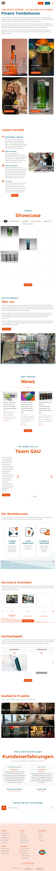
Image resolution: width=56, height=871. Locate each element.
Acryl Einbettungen (5, 840)
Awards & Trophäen (5, 837)
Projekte (40, 835)
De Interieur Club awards (16, 710)
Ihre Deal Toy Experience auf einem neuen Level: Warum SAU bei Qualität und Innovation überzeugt (9, 405)
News (40, 833)
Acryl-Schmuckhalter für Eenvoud (11, 722)
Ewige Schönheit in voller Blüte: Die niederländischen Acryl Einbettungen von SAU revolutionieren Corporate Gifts (45, 407)
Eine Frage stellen (5, 851)
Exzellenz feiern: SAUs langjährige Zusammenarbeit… (38, 733)
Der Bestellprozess (24, 842)
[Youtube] (28, 863)
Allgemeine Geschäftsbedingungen (28, 869)
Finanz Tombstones (5, 833)
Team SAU (22, 833)
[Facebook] (25, 863)
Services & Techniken (24, 840)
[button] (17, 476)
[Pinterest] (30, 863)
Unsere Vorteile (23, 835)
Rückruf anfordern (5, 853)
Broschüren (41, 840)
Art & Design (3, 835)
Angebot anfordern (5, 848)
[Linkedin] (33, 863)
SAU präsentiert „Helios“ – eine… (11, 734)
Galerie (40, 837)
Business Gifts (4, 842)
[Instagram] (23, 863)
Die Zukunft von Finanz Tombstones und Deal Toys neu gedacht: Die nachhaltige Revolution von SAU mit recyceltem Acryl (27, 407)
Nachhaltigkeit (23, 837)
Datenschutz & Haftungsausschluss (40, 869)
